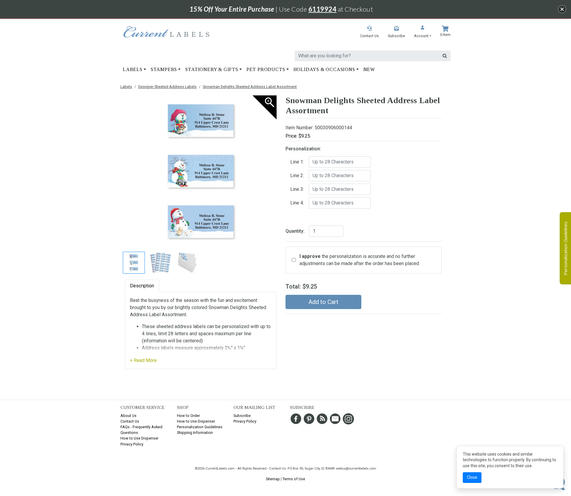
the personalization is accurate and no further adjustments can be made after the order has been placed (359, 259)
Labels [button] (132, 69)
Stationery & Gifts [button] (211, 69)
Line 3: (297, 189)
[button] (422, 32)
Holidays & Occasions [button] (324, 69)
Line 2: (297, 175)
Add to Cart (323, 302)
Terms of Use (294, 479)
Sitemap (273, 479)
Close (472, 477)
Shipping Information (195, 432)
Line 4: (297, 203)
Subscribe (242, 415)
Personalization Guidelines (199, 427)
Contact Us (129, 421)
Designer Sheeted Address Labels (167, 86)
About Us (128, 415)
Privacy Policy (131, 444)
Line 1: (297, 162)
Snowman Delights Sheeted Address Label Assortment (250, 86)
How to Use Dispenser (139, 438)
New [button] (369, 69)
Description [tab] (142, 286)
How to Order (188, 415)
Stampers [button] (164, 69)
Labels (126, 86)
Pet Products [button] (266, 69)
